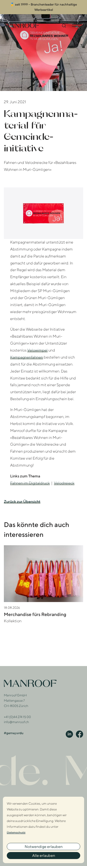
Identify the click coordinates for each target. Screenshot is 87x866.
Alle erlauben (43, 855)
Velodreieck (64, 483)
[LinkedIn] (69, 734)
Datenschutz (16, 832)
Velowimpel (37, 350)
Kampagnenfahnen (26, 357)
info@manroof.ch (16, 722)
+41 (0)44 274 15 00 (17, 717)
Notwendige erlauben (44, 846)
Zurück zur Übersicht (22, 501)
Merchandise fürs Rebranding (35, 614)
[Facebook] (79, 734)
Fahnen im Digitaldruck (30, 483)
